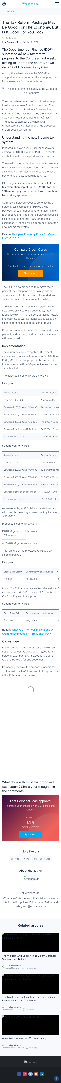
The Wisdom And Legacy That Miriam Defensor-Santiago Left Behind (29, 957)
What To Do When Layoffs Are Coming (24, 1038)
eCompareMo (30, 893)
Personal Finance (42, 859)
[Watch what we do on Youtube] (36, 1074)
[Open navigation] (57, 4)
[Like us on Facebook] (19, 1074)
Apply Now (30, 834)
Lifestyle (15, 859)
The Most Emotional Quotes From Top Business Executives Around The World (29, 999)
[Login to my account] (4, 4)
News (26, 859)
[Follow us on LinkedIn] (42, 1074)
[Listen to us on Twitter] (30, 1074)
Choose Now (30, 273)
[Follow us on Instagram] (25, 1074)
